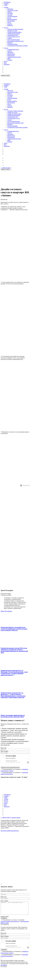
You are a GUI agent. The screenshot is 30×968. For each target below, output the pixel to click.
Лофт (8, 58)
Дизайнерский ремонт (13, 33)
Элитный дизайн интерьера (15, 29)
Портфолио (7, 2)
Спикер (9, 38)
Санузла (9, 24)
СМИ (5, 5)
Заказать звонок (5, 75)
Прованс (9, 60)
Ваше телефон (5, 936)
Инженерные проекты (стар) (15, 41)
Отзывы (6, 3)
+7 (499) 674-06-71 (6, 167)
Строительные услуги (13, 36)
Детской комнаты (12, 16)
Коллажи (9, 42)
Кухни (9, 18)
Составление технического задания (17, 45)
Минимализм (11, 54)
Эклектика (10, 52)
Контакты (7, 64)
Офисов (9, 12)
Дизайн (6, 7)
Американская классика (14, 57)
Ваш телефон (4, 751)
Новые (2, 611)
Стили (6, 48)
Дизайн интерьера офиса (14, 32)
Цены (5, 61)
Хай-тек (9, 51)
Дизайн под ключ (12, 30)
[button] (9, 7)
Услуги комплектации (13, 39)
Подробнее (4, 965)
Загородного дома (12, 10)
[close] (29, 485)
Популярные (8, 611)
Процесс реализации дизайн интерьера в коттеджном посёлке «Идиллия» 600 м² (13, 716)
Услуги (6, 27)
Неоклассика (11, 55)
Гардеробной (11, 21)
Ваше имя (3, 748)
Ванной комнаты (12, 19)
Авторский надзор (12, 35)
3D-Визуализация (12, 44)
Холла (9, 22)
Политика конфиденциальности (10, 830)
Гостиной (10, 13)
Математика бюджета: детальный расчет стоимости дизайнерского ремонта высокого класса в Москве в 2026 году (14, 629)
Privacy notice (25, 485)
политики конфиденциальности (10, 921)
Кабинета (10, 25)
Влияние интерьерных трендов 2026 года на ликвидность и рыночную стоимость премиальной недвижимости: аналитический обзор (14, 650)
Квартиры (10, 9)
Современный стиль (13, 49)
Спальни (9, 15)
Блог (5, 63)
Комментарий (4, 916)
